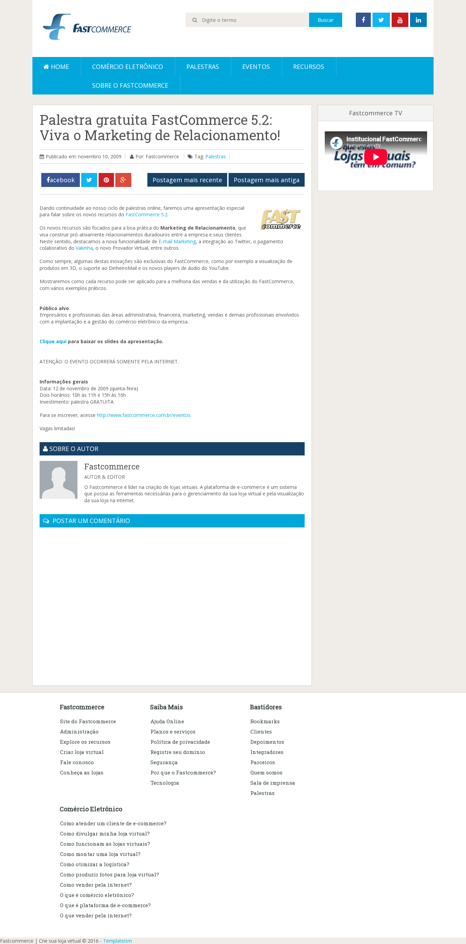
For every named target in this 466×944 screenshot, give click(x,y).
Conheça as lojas (81, 772)
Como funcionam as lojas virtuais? (105, 843)
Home (59, 66)
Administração (79, 731)
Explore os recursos (85, 741)
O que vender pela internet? (96, 915)
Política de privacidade (180, 741)
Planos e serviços (172, 731)
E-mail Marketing (177, 241)
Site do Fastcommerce (88, 721)
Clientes (261, 731)
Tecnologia (164, 782)
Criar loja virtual (82, 752)
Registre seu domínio (177, 752)
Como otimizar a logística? (94, 864)
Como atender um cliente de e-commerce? (113, 823)
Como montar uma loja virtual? (100, 854)
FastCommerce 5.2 (147, 214)
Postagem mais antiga (267, 180)
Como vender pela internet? (96, 884)
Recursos (308, 66)
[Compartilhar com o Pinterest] (106, 180)
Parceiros (262, 762)
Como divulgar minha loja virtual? (105, 833)
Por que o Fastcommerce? (183, 772)
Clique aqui (53, 341)
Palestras (202, 66)
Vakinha (84, 248)
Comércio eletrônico (127, 66)
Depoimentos (267, 741)
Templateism (117, 941)
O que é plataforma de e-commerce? (105, 905)
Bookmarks (265, 721)
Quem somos (266, 772)
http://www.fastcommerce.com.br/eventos (144, 415)
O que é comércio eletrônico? (97, 894)
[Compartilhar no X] (89, 180)
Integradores (266, 752)
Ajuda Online (167, 721)
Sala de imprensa (272, 782)
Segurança (164, 762)
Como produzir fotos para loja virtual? (109, 874)
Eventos (256, 66)
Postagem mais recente (187, 180)
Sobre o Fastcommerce (130, 85)
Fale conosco (77, 762)
